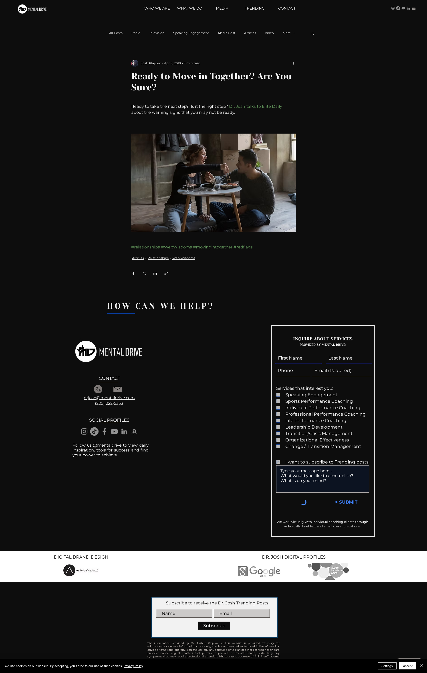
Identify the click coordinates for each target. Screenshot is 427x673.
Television (156, 33)
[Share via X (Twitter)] (144, 273)
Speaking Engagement (191, 33)
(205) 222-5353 (109, 403)
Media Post (226, 33)
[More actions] (293, 63)
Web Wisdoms (183, 258)
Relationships (158, 258)
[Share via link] (166, 273)
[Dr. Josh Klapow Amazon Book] (134, 431)
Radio (135, 33)
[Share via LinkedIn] (155, 273)
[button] (312, 33)
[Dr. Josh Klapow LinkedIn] (408, 8)
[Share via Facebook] (133, 273)
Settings (387, 666)
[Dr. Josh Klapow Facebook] (104, 431)
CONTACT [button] (109, 378)
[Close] (421, 665)
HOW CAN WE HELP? (160, 306)
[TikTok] (398, 8)
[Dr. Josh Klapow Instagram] (393, 8)
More (287, 33)
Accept (408, 666)
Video (269, 33)
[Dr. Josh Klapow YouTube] (403, 8)
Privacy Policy (133, 666)
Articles (250, 33)
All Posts (116, 33)
